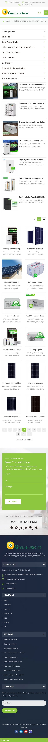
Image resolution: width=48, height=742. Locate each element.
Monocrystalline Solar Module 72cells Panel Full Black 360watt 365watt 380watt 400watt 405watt (35, 417)
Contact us (8, 614)
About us (7, 609)
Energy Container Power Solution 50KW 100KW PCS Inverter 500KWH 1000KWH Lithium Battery (32, 122)
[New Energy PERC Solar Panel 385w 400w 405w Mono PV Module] (35, 370)
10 (23, 434)
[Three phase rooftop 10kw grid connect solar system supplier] (12, 236)
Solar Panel (7, 36)
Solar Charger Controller (13, 73)
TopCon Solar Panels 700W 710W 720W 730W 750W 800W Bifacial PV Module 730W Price (32, 197)
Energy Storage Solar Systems (14, 675)
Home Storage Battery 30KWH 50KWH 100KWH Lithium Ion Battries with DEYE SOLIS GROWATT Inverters (32, 178)
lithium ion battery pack (12, 670)
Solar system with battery (12, 666)
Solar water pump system (14, 68)
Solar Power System (11, 42)
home (7, 21)
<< (5, 429)
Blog (5, 618)
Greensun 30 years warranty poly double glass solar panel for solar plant (35, 248)
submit (14, 502)
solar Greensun (27, 5)
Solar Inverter (8, 57)
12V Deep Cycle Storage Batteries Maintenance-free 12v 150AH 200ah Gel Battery (35, 349)
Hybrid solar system (10, 640)
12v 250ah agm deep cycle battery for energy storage (35, 316)
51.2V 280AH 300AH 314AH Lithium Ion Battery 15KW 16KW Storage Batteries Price (32, 141)
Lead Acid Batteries (11, 52)
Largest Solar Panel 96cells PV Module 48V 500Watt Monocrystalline (11, 417)
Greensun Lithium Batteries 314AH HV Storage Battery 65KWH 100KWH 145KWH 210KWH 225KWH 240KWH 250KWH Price (32, 103)
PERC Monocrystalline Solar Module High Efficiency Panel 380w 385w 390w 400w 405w (12, 383)
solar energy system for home (14, 653)
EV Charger (7, 63)
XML (5, 627)
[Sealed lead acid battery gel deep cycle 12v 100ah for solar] (12, 303)
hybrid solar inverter (10, 657)
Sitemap (6, 622)
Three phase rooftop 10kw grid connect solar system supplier (11, 248)
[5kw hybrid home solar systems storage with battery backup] (12, 269)
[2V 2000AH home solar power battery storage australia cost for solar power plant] (35, 269)
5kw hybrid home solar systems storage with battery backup (11, 282)
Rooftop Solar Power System (13, 679)
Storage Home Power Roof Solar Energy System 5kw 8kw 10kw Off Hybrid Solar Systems (11, 349)
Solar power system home (13, 662)
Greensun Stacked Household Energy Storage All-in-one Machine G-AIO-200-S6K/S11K (32, 84)
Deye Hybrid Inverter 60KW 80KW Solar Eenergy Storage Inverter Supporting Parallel (32, 159)
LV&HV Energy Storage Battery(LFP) (18, 47)
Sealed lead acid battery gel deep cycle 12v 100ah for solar (11, 316)
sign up (8, 710)
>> (29, 434)
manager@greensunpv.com (35, 2)
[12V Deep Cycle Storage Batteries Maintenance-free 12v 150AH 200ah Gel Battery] (35, 337)
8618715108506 (14, 2)
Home (5, 600)
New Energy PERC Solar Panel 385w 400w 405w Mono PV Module (35, 383)
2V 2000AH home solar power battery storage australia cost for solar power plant (35, 282)
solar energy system (11, 648)
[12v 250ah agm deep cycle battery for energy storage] (35, 303)
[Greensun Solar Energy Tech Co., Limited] (15, 12)
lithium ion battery (10, 644)
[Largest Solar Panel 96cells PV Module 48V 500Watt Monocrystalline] (12, 404)
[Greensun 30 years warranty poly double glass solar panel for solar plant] (35, 236)
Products (7, 605)
